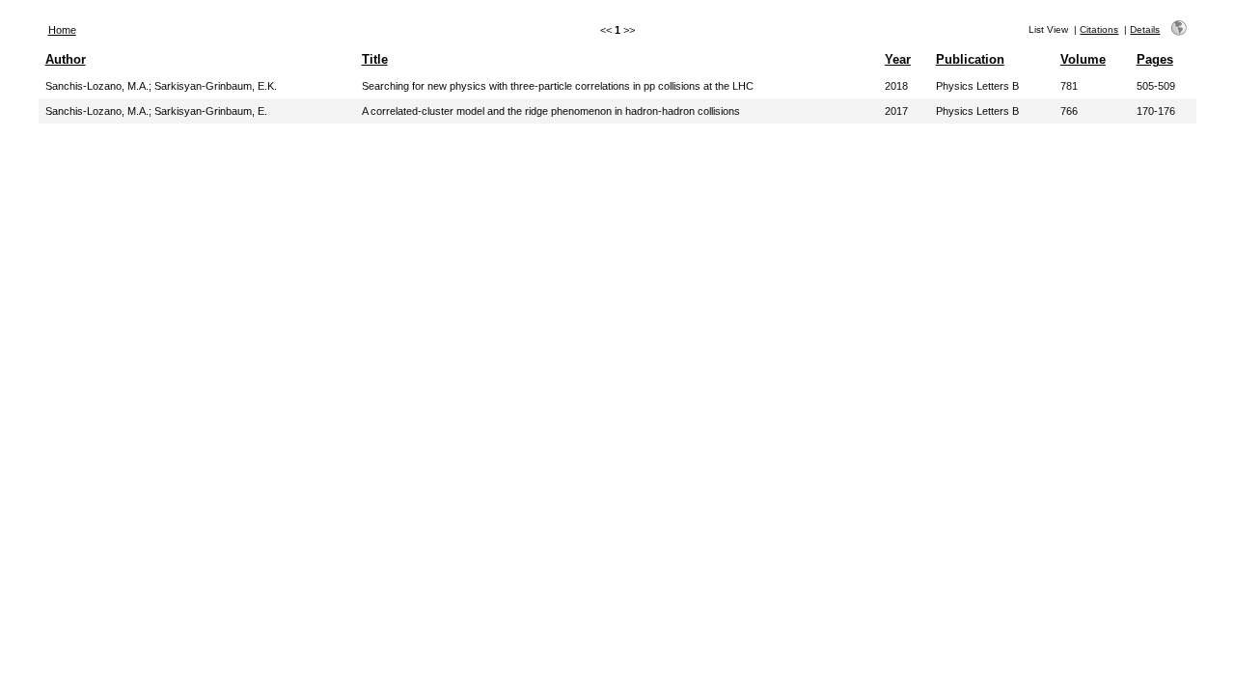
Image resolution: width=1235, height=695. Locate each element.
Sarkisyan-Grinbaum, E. (210, 111)
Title (375, 59)
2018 (896, 86)
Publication (970, 59)
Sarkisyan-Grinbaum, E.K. (215, 86)
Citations (1099, 29)
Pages (1155, 59)
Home (62, 30)
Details (1145, 29)
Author (65, 59)
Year (898, 59)
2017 (896, 111)
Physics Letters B (977, 86)
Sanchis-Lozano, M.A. (97, 86)
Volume (1083, 59)
